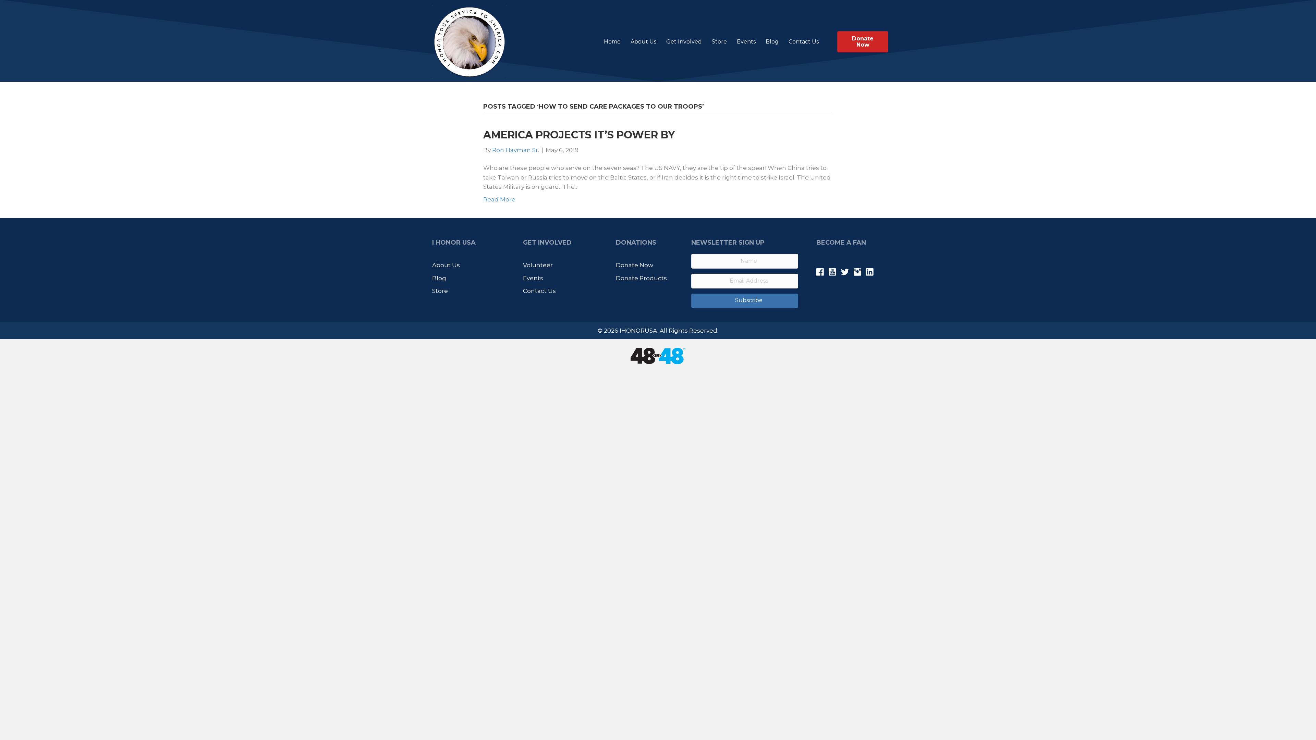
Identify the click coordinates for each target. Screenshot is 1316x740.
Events (746, 41)
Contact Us (804, 41)
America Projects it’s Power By (579, 134)
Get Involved (684, 41)
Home (612, 41)
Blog (772, 41)
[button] (745, 301)
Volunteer (538, 265)
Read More (499, 199)
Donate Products (641, 278)
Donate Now (634, 265)
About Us (643, 41)
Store (719, 41)
